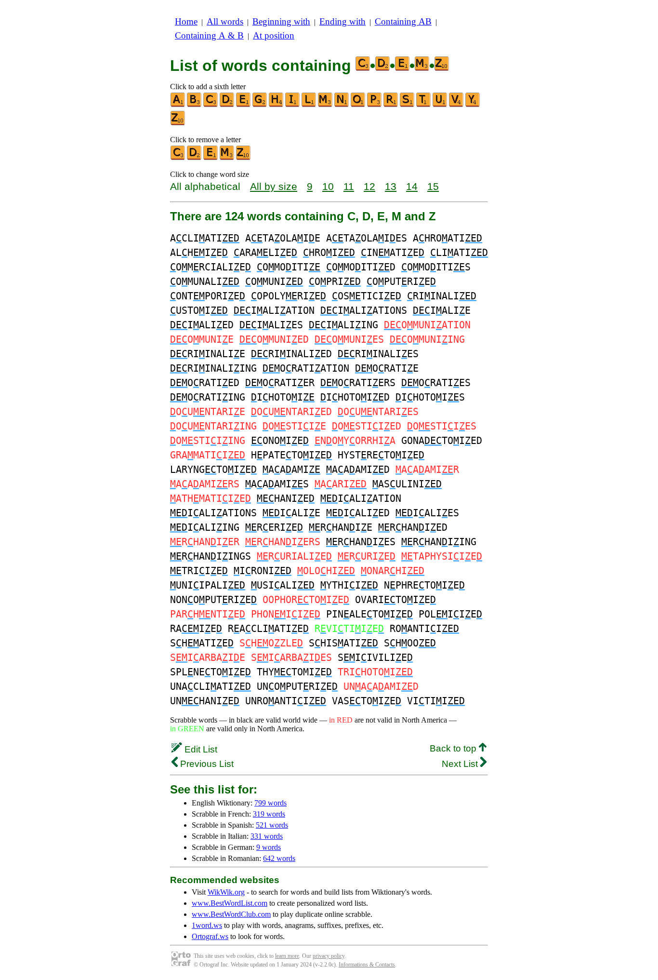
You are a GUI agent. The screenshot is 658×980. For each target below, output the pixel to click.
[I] (293, 105)
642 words (279, 858)
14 (412, 186)
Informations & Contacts (367, 964)
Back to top (454, 748)
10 (328, 186)
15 (433, 186)
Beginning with (281, 21)
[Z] (178, 123)
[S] (407, 105)
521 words (272, 825)
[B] (194, 105)
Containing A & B (209, 35)
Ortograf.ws (210, 936)
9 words (268, 847)
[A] (178, 105)
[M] (325, 105)
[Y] (473, 105)
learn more (287, 956)
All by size (273, 186)
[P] (375, 105)
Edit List (199, 749)
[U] (440, 105)
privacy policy (328, 956)
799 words (270, 803)
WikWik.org (226, 892)
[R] (391, 105)
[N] (342, 105)
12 (369, 186)
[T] (424, 105)
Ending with (342, 21)
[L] (309, 105)
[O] (358, 105)
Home (186, 21)
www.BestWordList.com (229, 903)
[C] (211, 105)
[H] (276, 105)
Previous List (206, 764)
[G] (260, 105)
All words (225, 21)
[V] (456, 105)
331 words (266, 836)
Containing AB (403, 21)
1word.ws (207, 925)
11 (348, 186)
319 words (269, 814)
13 (390, 186)
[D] (227, 105)
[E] (244, 105)
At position (273, 35)
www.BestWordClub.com (231, 914)
